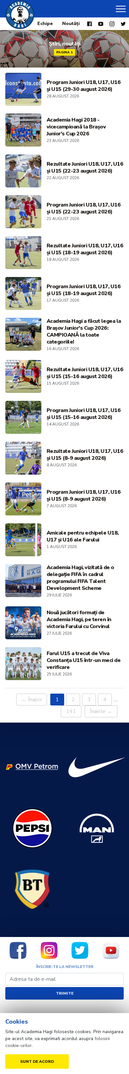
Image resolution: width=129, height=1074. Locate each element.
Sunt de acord (37, 1061)
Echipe (45, 23)
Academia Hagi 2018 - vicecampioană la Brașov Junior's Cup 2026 (76, 127)
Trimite (64, 993)
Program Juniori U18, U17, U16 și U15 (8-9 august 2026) (84, 496)
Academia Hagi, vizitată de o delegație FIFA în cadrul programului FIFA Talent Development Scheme (80, 578)
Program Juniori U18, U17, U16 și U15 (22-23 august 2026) (84, 208)
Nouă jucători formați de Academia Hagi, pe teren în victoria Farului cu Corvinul (79, 619)
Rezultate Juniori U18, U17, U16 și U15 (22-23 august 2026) (85, 168)
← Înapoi (32, 699)
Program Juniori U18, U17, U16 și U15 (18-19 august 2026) (84, 290)
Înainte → (101, 711)
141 (71, 711)
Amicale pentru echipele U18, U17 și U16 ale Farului (83, 536)
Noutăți (71, 23)
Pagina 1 (64, 52)
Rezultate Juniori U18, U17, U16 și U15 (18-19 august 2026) (85, 249)
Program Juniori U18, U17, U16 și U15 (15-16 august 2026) (84, 414)
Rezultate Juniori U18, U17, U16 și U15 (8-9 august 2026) (85, 455)
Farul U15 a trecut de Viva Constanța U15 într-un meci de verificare (84, 660)
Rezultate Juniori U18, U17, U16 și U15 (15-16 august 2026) (85, 373)
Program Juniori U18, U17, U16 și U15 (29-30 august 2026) (84, 86)
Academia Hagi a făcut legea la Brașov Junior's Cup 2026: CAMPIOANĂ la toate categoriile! (84, 331)
